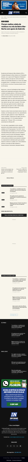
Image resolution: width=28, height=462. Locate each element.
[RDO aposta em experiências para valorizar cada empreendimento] (5, 365)
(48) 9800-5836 (18, 452)
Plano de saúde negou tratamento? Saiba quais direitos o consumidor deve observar (18, 371)
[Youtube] (20, 446)
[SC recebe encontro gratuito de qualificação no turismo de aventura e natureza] (5, 198)
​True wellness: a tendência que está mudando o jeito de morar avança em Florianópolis (18, 190)
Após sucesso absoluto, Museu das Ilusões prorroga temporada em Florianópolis (20, 307)
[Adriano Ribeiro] (3, 179)
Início (2, 17)
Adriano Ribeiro (5, 35)
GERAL (5, 17)
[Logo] (14, 13)
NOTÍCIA (6, 21)
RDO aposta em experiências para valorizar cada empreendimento (18, 363)
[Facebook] (6, 39)
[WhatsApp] (15, 39)
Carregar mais (13, 314)
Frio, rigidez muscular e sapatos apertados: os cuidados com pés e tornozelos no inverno (18, 355)
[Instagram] (11, 446)
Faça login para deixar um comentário (14, 215)
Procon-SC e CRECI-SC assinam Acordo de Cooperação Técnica (22, 170)
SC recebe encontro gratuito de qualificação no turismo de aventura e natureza (18, 197)
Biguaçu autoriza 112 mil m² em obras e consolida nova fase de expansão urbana (18, 204)
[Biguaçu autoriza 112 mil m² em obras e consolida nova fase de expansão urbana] (5, 205)
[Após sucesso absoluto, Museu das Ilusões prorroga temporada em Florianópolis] (6, 309)
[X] (9, 39)
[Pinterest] (12, 39)
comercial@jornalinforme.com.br (17, 437)
